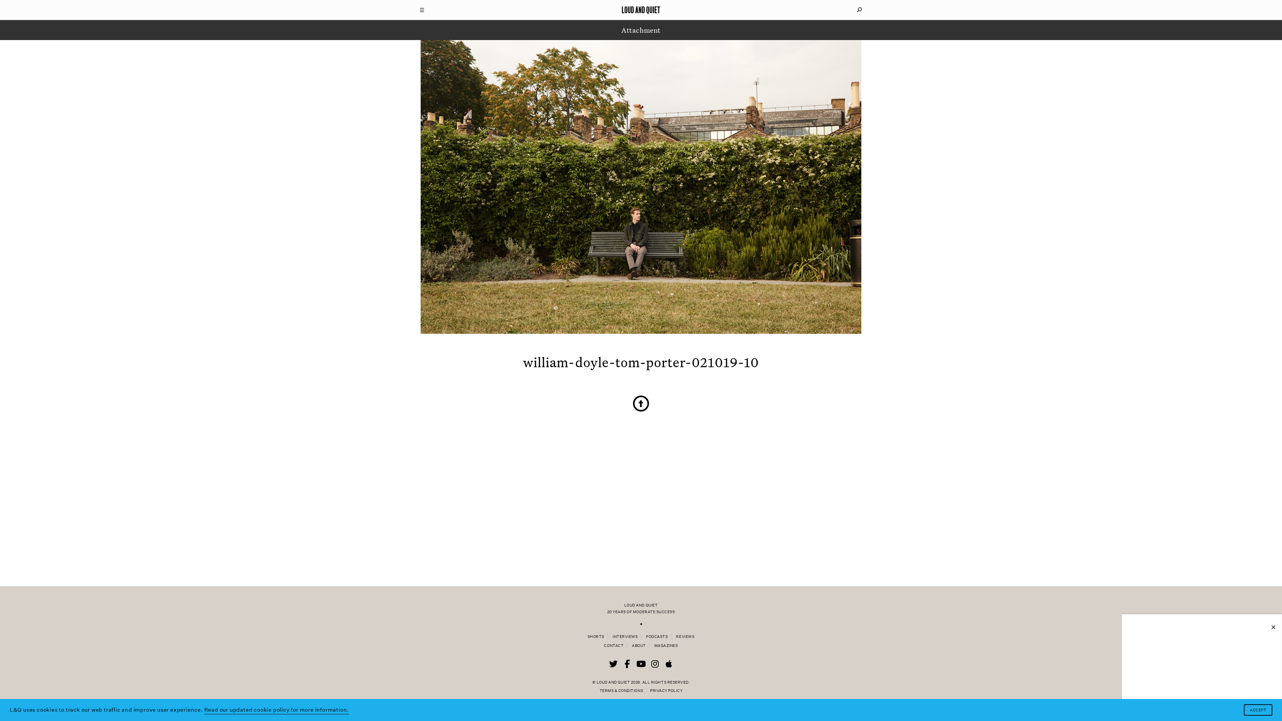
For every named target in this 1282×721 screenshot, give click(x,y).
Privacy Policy (666, 690)
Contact (614, 645)
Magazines (666, 645)
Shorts (596, 636)
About (639, 645)
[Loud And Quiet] (641, 10)
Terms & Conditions (621, 690)
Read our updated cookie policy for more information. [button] (276, 710)
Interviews (625, 636)
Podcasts (657, 636)
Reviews (685, 636)
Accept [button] (1258, 710)
